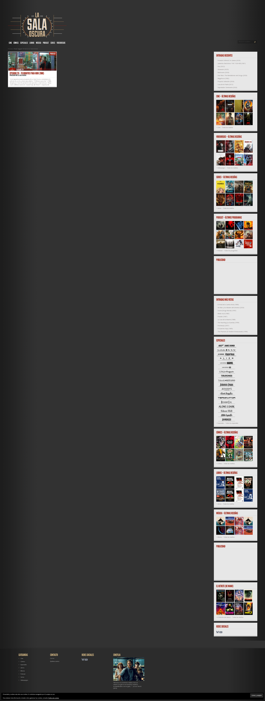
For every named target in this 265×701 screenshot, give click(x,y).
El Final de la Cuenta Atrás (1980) (228, 304)
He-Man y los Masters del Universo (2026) (231, 307)
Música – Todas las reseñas (226, 537)
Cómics (16, 42)
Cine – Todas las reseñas (225, 127)
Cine (10, 42)
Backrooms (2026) (223, 72)
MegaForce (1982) (223, 78)
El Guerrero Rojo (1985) (225, 328)
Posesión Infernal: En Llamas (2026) (229, 60)
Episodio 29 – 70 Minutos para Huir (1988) (27, 73)
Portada (10, 49)
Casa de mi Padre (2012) (225, 84)
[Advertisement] (236, 277)
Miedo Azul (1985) (223, 313)
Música (38, 42)
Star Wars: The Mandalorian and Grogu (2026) (232, 75)
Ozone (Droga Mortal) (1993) (227, 310)
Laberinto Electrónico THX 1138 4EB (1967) (232, 63)
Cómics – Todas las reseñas (226, 463)
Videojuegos (61, 42)
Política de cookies (53, 698)
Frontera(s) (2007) (223, 325)
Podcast (46, 42)
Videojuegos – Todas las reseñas (227, 168)
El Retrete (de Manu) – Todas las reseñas (230, 617)
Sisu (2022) (221, 66)
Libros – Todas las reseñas (225, 504)
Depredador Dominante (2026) (227, 87)
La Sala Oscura (22, 75)
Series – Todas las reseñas (225, 208)
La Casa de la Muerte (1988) (226, 319)
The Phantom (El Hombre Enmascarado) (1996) (233, 331)
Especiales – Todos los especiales (227, 423)
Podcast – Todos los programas (227, 250)
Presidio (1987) (222, 316)
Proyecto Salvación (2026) (226, 81)
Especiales (24, 42)
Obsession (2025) (223, 69)
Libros (32, 42)
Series (53, 42)
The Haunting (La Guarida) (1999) (228, 322)
